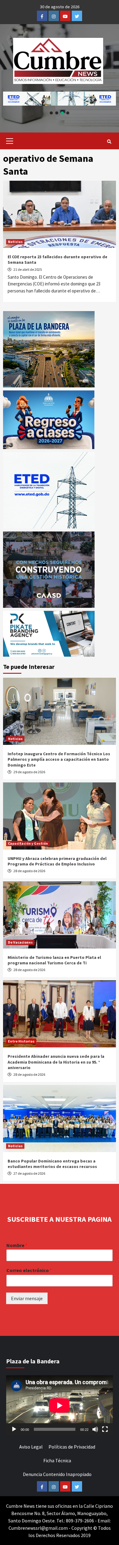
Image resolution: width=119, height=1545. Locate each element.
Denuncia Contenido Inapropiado (57, 1474)
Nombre (16, 1245)
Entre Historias (21, 1041)
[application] (59, 1405)
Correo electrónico (29, 1270)
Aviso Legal (31, 1447)
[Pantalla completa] (105, 1429)
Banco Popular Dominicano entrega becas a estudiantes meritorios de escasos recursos (52, 1163)
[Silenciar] (95, 1429)
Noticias (15, 241)
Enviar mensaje (27, 1298)
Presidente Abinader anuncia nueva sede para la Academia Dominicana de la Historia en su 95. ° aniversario (56, 1062)
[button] (59, 98)
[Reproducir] (14, 1429)
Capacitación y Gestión (28, 843)
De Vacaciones (20, 942)
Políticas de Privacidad (72, 1447)
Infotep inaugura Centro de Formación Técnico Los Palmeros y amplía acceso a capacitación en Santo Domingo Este (59, 759)
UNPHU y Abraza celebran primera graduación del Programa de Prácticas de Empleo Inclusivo (57, 861)
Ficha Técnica (57, 1460)
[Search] (109, 141)
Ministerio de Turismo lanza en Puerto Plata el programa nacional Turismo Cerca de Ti (54, 960)
